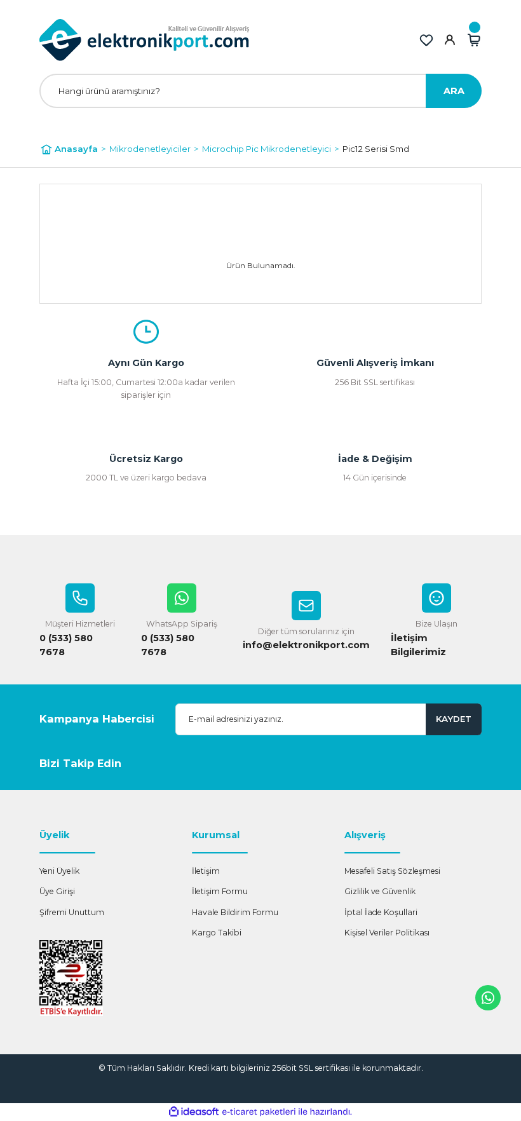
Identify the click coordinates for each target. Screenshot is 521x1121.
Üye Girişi (57, 891)
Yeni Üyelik (59, 871)
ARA (453, 91)
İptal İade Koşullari (380, 912)
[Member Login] (450, 40)
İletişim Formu (220, 891)
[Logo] (144, 40)
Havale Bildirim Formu (235, 912)
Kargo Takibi (216, 932)
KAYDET (453, 719)
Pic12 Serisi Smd (375, 149)
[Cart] (474, 40)
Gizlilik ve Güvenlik (380, 891)
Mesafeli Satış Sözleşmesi (392, 871)
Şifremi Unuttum (71, 912)
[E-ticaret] (259, 1111)
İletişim (206, 871)
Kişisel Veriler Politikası (387, 932)
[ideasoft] (193, 1112)
